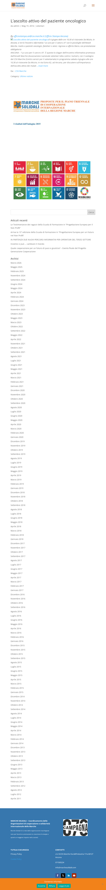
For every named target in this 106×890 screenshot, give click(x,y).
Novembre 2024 (18, 275)
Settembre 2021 (18, 352)
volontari (40, 26)
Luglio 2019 (16, 462)
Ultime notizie (26, 76)
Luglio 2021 (16, 360)
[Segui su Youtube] (74, 875)
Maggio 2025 (16, 267)
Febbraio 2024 (17, 296)
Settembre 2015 (18, 658)
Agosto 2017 (16, 560)
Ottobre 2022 (17, 326)
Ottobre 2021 (17, 347)
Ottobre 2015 (17, 654)
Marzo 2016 (16, 632)
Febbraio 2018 (17, 535)
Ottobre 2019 (17, 450)
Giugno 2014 (16, 722)
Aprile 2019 (16, 475)
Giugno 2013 (16, 764)
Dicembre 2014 (18, 696)
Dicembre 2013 (18, 747)
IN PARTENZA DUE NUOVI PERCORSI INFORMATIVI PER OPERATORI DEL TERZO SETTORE (51, 239)
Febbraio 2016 (17, 637)
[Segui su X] (63, 875)
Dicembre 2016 (18, 594)
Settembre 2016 (18, 607)
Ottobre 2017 (17, 552)
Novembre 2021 (18, 343)
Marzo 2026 (16, 263)
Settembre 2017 (18, 556)
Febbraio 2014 (17, 739)
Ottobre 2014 (17, 705)
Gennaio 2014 (17, 743)
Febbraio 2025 (17, 271)
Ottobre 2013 (17, 756)
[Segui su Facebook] (57, 875)
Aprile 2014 (16, 730)
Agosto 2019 (16, 458)
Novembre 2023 (18, 309)
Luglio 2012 (16, 794)
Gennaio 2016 (17, 641)
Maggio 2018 (16, 522)
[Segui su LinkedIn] (68, 875)
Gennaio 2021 (17, 386)
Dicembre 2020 (18, 390)
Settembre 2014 (18, 709)
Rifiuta (52, 886)
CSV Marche (20, 71)
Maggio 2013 (16, 768)
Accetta (41, 886)
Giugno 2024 (16, 284)
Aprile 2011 (16, 798)
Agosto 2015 (16, 662)
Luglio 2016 (16, 615)
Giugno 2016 (16, 620)
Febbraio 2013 (17, 781)
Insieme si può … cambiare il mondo (27, 244)
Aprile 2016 (16, 628)
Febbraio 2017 (17, 586)
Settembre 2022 (18, 330)
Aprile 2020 (16, 424)
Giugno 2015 (16, 671)
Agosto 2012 (16, 790)
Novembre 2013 (18, 751)
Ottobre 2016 (17, 603)
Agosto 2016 (16, 611)
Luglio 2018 (16, 513)
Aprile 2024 (16, 292)
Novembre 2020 (18, 394)
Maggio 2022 (16, 335)
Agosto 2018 (16, 509)
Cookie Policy (16, 859)
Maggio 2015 (16, 675)
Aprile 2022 (16, 339)
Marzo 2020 (16, 428)
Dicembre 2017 (18, 543)
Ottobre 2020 (17, 399)
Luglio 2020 (16, 411)
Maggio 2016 (16, 624)
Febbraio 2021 (17, 382)
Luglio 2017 (16, 564)
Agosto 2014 (16, 713)
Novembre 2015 (18, 649)
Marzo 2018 (16, 530)
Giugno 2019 (16, 467)
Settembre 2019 (18, 454)
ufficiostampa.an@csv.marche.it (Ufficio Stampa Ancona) (41, 36)
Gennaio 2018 (17, 539)
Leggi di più (64, 886)
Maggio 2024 (16, 288)
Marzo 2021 (16, 377)
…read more (42, 65)
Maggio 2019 (16, 471)
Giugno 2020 (16, 415)
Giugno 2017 (16, 569)
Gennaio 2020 (17, 437)
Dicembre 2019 (18, 441)
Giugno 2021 (16, 365)
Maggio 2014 (16, 726)
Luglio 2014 (16, 717)
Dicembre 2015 (18, 645)
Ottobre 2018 (17, 501)
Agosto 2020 (16, 407)
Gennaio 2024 (17, 301)
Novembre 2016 (18, 598)
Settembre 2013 (18, 760)
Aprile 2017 (16, 577)
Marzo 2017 (16, 581)
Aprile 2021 (16, 373)
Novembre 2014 (18, 700)
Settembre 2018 (18, 505)
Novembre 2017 (18, 547)
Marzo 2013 (16, 777)
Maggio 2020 (16, 420)
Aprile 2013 (16, 773)
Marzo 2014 (16, 734)
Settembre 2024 (18, 279)
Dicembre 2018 (18, 492)
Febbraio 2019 (17, 484)
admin (16, 26)
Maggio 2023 (16, 318)
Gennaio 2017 (17, 590)
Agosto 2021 (16, 356)
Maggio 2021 (16, 369)
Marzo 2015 (16, 683)
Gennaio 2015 (17, 692)
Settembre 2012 (18, 786)
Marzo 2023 (16, 322)
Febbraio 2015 (17, 688)
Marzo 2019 (16, 479)
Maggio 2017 (16, 573)
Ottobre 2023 (17, 313)
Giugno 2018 (16, 518)
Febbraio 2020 (17, 432)
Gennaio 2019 (17, 488)
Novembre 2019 (18, 445)
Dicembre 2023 (18, 305)
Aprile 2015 (16, 679)
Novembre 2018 (18, 496)
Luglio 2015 (16, 666)
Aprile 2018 (16, 526)
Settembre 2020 (18, 403)
